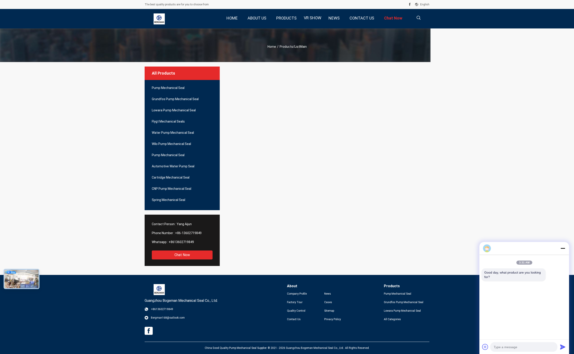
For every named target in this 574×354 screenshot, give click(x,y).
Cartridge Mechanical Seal (170, 177)
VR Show (312, 17)
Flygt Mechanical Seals (168, 121)
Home (271, 46)
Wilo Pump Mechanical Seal (171, 144)
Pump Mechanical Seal (168, 88)
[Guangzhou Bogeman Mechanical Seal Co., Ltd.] (159, 19)
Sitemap (329, 310)
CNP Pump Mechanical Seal (171, 188)
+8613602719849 (181, 242)
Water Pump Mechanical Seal (173, 132)
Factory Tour (294, 302)
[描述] (418, 17)
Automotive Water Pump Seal (173, 166)
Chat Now (182, 255)
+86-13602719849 (188, 233)
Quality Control (296, 310)
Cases (328, 302)
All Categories (392, 319)
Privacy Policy (332, 319)
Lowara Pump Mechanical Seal (174, 110)
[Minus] (562, 248)
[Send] (562, 347)
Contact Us (294, 319)
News (327, 293)
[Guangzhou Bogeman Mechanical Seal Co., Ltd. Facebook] (409, 4)
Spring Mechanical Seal (168, 200)
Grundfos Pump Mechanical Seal (175, 99)
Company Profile (297, 293)
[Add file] (485, 347)
